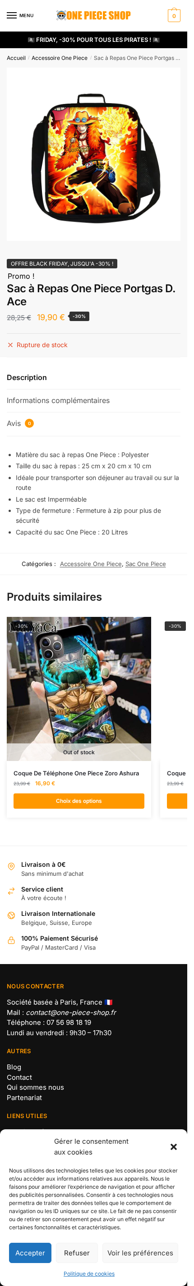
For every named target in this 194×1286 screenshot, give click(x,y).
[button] (173, 1146)
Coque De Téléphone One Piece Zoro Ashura (76, 773)
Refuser (77, 1253)
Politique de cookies (89, 1273)
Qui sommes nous (35, 1087)
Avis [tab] (19, 423)
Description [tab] (27, 377)
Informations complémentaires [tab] (58, 400)
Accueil (16, 57)
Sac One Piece (145, 563)
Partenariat (24, 1097)
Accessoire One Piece (60, 57)
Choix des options (79, 800)
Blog (14, 1067)
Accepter (30, 1253)
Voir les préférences (140, 1253)
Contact (19, 1077)
